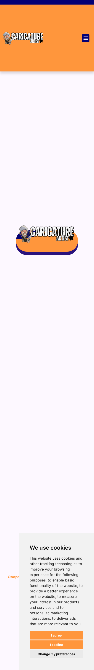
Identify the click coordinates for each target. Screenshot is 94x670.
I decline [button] (56, 645)
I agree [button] (56, 635)
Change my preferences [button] (56, 654)
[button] (85, 38)
